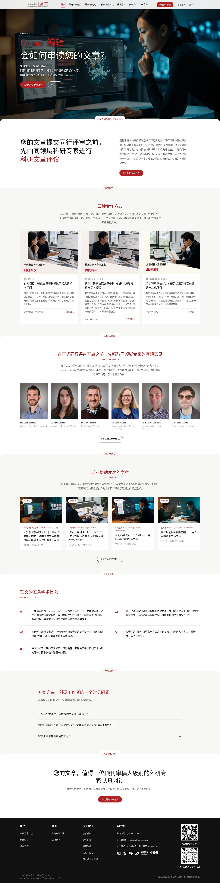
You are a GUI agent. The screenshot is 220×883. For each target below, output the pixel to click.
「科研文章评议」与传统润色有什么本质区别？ (65, 714)
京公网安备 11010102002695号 (32, 878)
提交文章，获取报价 (33, 84)
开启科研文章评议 (110, 799)
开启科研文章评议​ (131, 172)
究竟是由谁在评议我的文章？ (54, 736)
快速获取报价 (165, 4)
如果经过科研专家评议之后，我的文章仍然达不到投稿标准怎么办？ (76, 725)
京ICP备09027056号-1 (53, 878)
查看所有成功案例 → (110, 558)
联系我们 (55, 84)
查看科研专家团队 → (110, 439)
